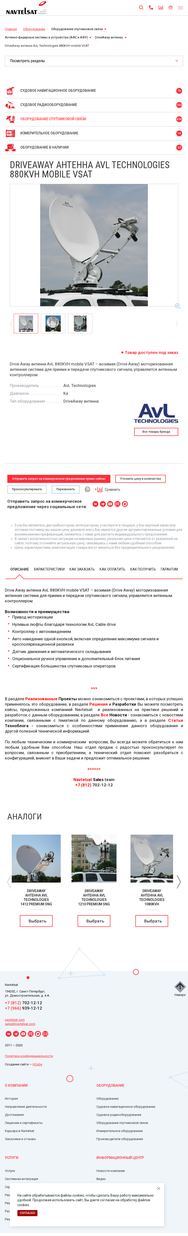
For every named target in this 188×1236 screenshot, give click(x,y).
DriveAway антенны (109, 37)
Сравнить (112, 489)
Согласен (27, 1213)
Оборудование (34, 29)
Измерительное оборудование (119, 1131)
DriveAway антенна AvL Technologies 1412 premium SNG (36, 897)
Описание (19, 569)
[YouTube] (110, 504)
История (11, 1098)
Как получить (143, 569)
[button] (179, 881)
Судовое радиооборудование (118, 1115)
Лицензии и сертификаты (24, 1123)
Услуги (11, 1158)
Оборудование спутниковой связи (77, 29)
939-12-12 (23, 1008)
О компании (16, 1085)
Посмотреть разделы (27, 60)
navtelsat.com (15, 1020)
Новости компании (110, 1171)
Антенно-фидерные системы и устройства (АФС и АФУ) (46, 37)
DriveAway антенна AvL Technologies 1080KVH (151, 897)
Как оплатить (112, 569)
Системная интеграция (21, 1179)
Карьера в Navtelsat (19, 1131)
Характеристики (49, 569)
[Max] (125, 504)
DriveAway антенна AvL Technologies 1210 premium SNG (94, 897)
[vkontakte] (95, 504)
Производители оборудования (119, 1139)
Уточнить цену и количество (140, 478)
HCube (37, 1064)
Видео (101, 1179)
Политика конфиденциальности (29, 1056)
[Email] (45, 1034)
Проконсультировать (27, 489)
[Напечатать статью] (87, 489)
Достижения (14, 1115)
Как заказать (82, 569)
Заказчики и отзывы (20, 1139)
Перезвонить (65, 489)
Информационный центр (120, 1158)
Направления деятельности (26, 1106)
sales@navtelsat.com (20, 1024)
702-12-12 (23, 1002)
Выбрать (38, 921)
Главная (11, 29)
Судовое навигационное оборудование (125, 1106)
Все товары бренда (156, 431)
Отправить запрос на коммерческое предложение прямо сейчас (59, 478)
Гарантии (169, 569)
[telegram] (103, 504)
